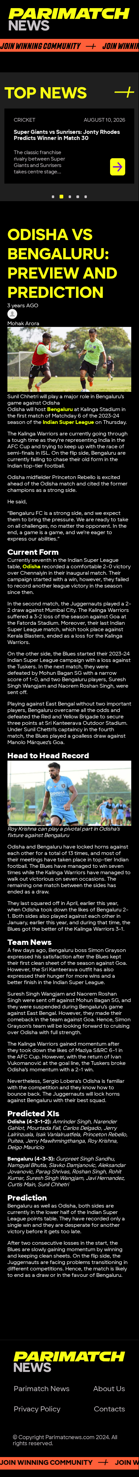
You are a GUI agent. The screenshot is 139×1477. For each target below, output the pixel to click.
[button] (53, 196)
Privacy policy (37, 1409)
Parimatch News (41, 1388)
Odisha (31, 567)
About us (109, 1388)
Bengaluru (60, 409)
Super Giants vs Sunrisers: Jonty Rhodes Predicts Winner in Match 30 (67, 135)
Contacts (109, 1409)
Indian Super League (68, 422)
